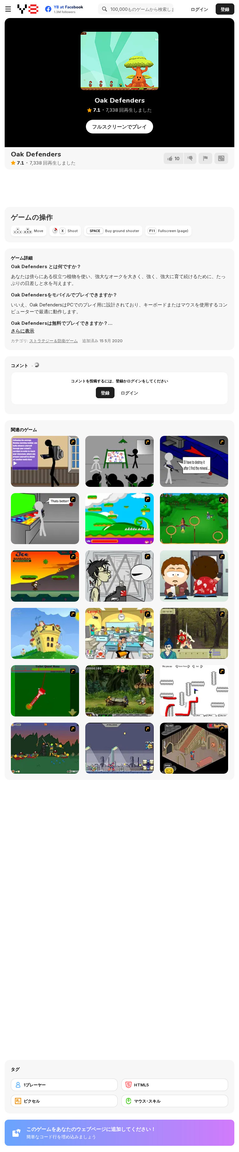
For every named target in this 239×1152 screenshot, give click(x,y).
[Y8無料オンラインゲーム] (27, 9)
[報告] (205, 158)
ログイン (199, 9)
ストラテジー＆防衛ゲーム (53, 340)
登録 (225, 9)
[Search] (103, 9)
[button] (22, 331)
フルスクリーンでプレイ (119, 127)
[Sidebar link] (8, 9)
